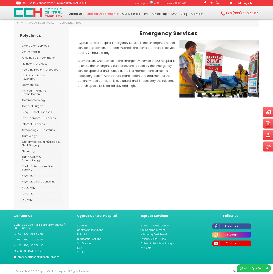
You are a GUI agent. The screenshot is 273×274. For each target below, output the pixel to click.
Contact (197, 14)
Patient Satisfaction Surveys (157, 243)
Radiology (28, 187)
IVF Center (146, 248)
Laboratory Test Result (153, 234)
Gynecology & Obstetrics (38, 130)
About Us (76, 14)
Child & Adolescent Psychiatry (34, 77)
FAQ (174, 14)
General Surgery (33, 106)
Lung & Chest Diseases (37, 112)
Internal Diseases (33, 124)
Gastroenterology (33, 100)
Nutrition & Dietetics (34, 64)
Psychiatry (28, 175)
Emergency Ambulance (154, 225)
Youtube (231, 243)
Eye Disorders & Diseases (39, 118)
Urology (27, 199)
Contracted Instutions (90, 230)
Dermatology (30, 85)
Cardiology (29, 136)
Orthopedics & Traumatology (31, 158)
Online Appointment (152, 230)
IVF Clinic (27, 193)
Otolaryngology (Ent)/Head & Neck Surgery (41, 143)
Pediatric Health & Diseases (40, 70)
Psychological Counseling (39, 181)
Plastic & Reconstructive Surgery (37, 167)
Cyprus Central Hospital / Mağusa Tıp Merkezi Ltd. (38, 12)
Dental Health (31, 52)
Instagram (231, 235)
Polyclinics (83, 234)
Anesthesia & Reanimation (39, 58)
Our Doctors (131, 14)
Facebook (231, 226)
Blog (184, 14)
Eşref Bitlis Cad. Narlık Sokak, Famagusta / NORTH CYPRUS (39, 226)
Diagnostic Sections (89, 239)
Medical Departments (102, 14)
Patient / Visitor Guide (153, 239)
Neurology (29, 151)
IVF (146, 14)
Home (19, 22)
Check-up (159, 14)
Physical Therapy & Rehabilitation (34, 92)
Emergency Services (168, 33)
